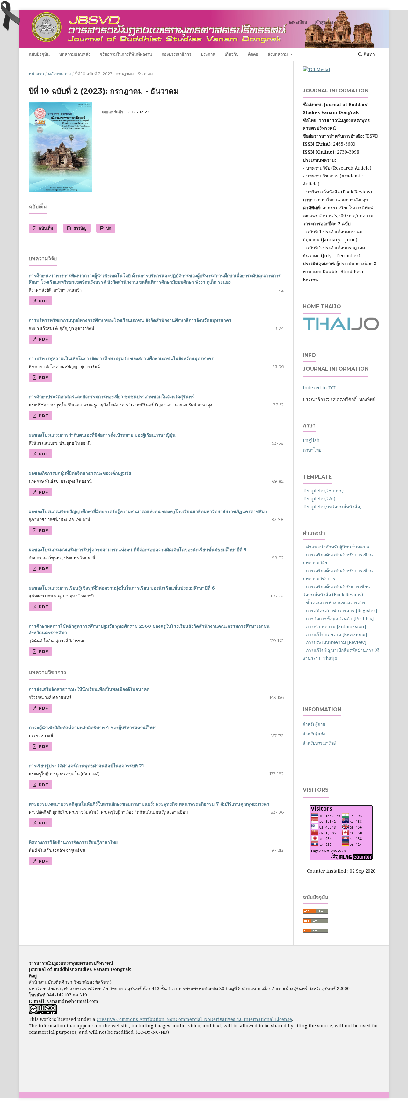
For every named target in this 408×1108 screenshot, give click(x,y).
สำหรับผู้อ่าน (314, 724)
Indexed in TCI (319, 388)
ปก (108, 228)
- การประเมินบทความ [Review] (335, 642)
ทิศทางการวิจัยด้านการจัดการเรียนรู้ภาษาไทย (73, 842)
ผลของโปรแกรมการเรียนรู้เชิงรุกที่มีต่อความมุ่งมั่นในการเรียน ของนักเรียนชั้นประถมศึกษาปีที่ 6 (122, 588)
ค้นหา (368, 54)
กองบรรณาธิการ (176, 54)
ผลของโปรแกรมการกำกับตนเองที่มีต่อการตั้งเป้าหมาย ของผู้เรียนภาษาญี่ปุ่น (102, 435)
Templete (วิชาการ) (323, 491)
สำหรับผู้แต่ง (314, 734)
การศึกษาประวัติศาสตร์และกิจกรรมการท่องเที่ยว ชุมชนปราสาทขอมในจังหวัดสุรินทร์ (111, 397)
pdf (42, 300)
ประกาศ (208, 54)
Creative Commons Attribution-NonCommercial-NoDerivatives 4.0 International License (194, 1019)
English (311, 440)
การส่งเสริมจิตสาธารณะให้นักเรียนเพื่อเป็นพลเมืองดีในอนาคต (89, 689)
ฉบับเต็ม (45, 228)
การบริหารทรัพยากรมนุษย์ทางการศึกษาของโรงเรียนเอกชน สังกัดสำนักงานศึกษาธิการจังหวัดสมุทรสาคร (130, 320)
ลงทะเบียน (297, 22)
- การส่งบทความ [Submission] (334, 626)
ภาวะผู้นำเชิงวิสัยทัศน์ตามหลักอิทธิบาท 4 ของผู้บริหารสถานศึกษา (93, 727)
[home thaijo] (341, 329)
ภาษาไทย (312, 450)
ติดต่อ (253, 54)
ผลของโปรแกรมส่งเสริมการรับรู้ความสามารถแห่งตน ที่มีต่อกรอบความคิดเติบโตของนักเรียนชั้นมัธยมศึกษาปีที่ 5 (137, 550)
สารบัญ (79, 228)
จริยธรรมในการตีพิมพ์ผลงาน (126, 54)
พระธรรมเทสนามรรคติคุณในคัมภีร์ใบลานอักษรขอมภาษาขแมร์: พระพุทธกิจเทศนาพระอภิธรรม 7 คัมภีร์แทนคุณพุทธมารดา (149, 804)
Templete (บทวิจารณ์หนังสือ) (332, 506)
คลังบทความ (59, 73)
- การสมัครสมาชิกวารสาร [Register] (340, 610)
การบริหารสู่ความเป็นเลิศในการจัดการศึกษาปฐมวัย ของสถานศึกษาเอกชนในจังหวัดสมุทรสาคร (121, 358)
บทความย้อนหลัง (74, 54)
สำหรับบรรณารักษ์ (319, 743)
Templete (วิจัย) (319, 499)
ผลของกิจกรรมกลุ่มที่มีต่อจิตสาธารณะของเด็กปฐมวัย (80, 473)
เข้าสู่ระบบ (324, 22)
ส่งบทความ (278, 54)
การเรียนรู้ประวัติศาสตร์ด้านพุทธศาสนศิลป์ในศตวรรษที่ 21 (86, 766)
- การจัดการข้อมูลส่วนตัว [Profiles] (338, 618)
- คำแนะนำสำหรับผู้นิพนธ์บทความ (338, 547)
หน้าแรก (36, 73)
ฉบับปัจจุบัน (39, 54)
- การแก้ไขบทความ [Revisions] (335, 634)
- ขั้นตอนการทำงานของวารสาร (334, 602)
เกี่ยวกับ (231, 54)
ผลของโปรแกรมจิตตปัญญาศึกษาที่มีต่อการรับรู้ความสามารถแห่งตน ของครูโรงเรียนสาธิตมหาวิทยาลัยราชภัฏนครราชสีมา (148, 511)
